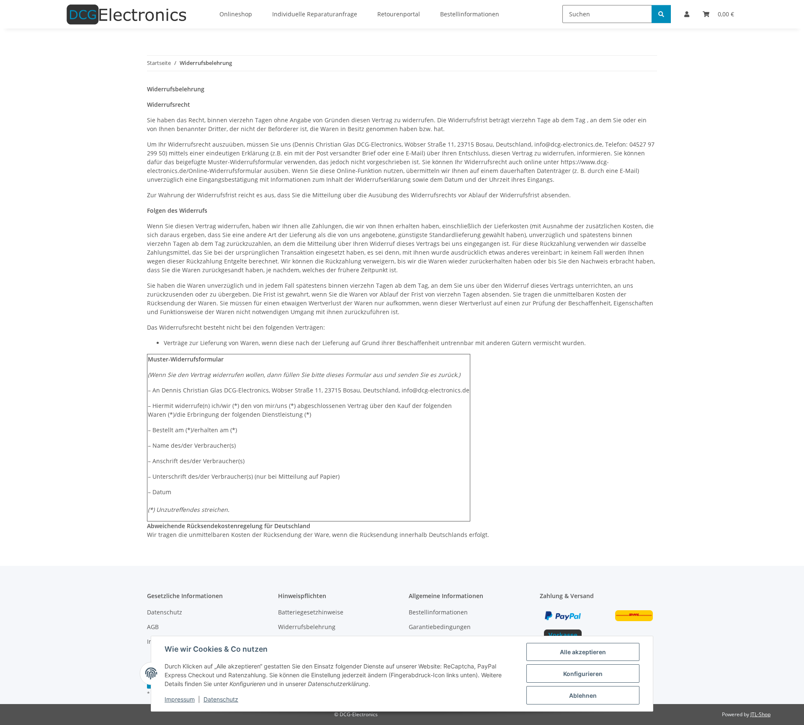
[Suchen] (661, 14)
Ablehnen (583, 695)
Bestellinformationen (438, 612)
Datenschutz (221, 699)
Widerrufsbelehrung (306, 627)
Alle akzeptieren (583, 651)
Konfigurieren (583, 673)
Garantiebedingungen (440, 627)
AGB (153, 627)
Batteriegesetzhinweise (310, 612)
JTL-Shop (760, 714)
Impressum (180, 699)
